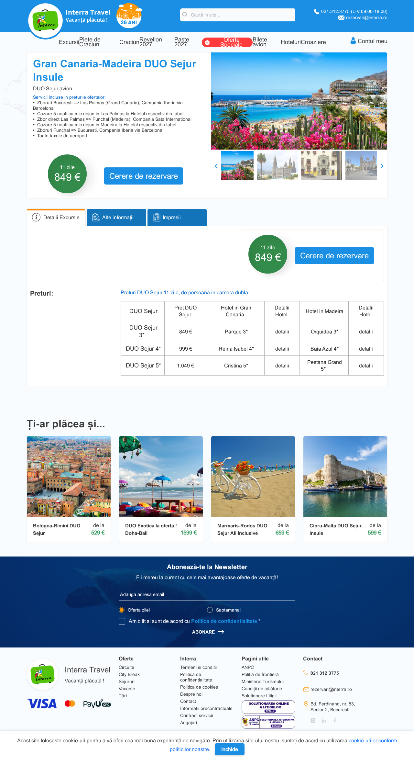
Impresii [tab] (172, 217)
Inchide (229, 749)
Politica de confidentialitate (224, 621)
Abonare (204, 632)
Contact (188, 701)
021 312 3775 (324, 673)
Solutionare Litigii (259, 695)
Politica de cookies (199, 687)
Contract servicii (196, 715)
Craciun (129, 42)
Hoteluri (291, 42)
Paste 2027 (181, 42)
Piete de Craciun (90, 42)
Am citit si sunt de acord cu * (194, 621)
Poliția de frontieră (260, 674)
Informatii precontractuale (206, 708)
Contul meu (372, 41)
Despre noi (191, 694)
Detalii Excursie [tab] (61, 217)
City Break (129, 674)
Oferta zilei (138, 610)
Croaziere (313, 42)
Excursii (69, 42)
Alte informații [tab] (118, 217)
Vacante (127, 688)
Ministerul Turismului (263, 681)
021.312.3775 (354, 11)
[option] (299, 101)
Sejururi (127, 681)
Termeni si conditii (198, 667)
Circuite (126, 667)
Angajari (188, 722)
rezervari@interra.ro (366, 17)
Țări (123, 695)
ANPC (248, 667)
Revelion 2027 (150, 42)
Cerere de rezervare (143, 176)
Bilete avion (260, 42)
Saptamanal (228, 610)
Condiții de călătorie (262, 688)
